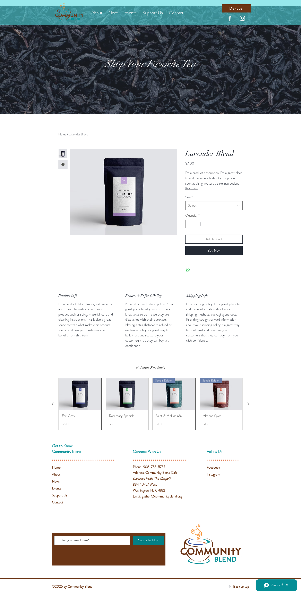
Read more (191, 188)
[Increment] (201, 224)
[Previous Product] (52, 403)
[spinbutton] (195, 224)
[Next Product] (248, 403)
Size (189, 197)
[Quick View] (80, 394)
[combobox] (214, 205)
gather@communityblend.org (162, 496)
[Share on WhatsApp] (188, 269)
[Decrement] (189, 224)
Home (62, 134)
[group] (150, 404)
